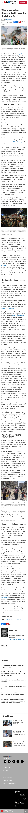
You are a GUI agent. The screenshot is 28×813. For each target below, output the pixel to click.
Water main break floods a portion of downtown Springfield (13, 680)
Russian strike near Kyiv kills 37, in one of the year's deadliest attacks (19, 743)
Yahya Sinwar (21, 54)
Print (25, 21)
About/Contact (6, 767)
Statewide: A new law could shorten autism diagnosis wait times (12, 666)
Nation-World (9, 619)
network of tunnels (9, 123)
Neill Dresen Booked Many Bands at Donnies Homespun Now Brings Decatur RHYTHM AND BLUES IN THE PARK (13, 673)
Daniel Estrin (9, 19)
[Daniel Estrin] (4, 632)
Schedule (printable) (7, 780)
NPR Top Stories (19, 619)
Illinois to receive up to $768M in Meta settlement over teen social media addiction (12, 693)
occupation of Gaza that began (14, 142)
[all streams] (26, 811)
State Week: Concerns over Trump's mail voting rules (13, 687)
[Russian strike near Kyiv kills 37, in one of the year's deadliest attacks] (7, 744)
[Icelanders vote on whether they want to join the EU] (7, 723)
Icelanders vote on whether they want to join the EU (18, 722)
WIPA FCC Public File (7, 777)
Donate (23, 2)
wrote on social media (7, 308)
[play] (2, 811)
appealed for (5, 597)
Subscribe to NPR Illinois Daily (9, 783)
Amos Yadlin (4, 265)
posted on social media (18, 315)
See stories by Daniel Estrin (16, 639)
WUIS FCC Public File (7, 774)
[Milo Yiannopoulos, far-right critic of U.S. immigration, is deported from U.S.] (7, 733)
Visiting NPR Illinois (7, 770)
